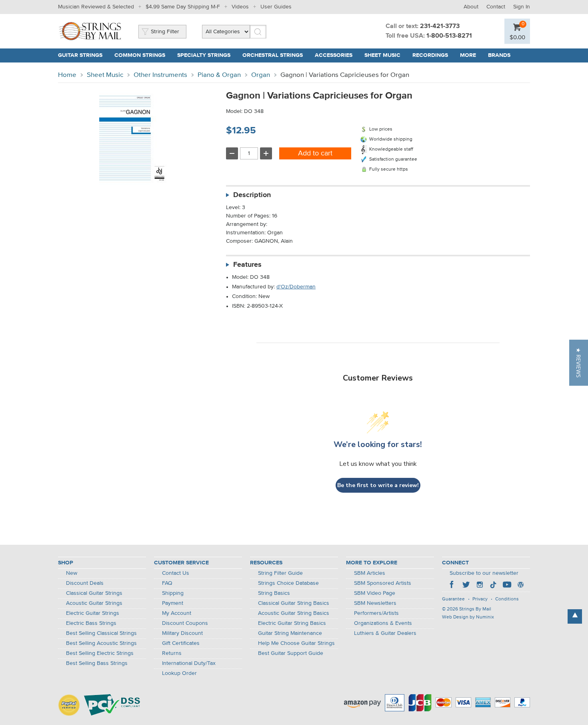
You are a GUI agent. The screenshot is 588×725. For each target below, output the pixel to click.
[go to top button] (575, 616)
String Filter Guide (280, 573)
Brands (499, 55)
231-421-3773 (440, 26)
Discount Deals (85, 583)
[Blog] (520, 585)
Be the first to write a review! (378, 485)
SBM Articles (369, 573)
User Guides (276, 7)
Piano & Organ (219, 75)
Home (67, 75)
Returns (172, 653)
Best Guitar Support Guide (290, 653)
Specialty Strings (203, 55)
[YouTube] (507, 585)
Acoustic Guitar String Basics (293, 613)
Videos (240, 7)
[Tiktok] (493, 585)
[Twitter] (466, 585)
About (471, 7)
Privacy (480, 599)
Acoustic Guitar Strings (94, 603)
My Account (176, 613)
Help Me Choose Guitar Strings (296, 643)
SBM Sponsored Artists (382, 583)
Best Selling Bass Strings (97, 663)
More (468, 55)
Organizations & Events (383, 623)
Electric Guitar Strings (92, 613)
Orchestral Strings (272, 55)
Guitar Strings (80, 55)
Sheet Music (382, 55)
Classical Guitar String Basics (293, 603)
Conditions (507, 599)
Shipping (173, 593)
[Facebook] (452, 585)
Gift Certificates (181, 643)
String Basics (274, 593)
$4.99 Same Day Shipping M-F (183, 7)
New (71, 573)
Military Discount (182, 633)
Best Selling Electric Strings (100, 653)
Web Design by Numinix (468, 617)
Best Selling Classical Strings (101, 633)
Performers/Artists (376, 613)
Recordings (430, 55)
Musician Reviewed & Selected (96, 7)
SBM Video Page (374, 593)
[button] (578, 363)
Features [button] (247, 264)
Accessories (333, 55)
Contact (495, 7)
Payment (172, 603)
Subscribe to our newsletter (484, 573)
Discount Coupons (185, 623)
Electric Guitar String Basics (292, 623)
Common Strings (139, 55)
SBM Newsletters (375, 603)
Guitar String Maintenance (290, 633)
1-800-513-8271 (449, 36)
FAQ (167, 583)
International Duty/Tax (189, 663)
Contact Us (175, 573)
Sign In (521, 7)
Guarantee (453, 599)
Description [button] (252, 195)
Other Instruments (160, 75)
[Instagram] (480, 585)
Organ (260, 75)
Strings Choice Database (288, 583)
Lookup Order (179, 673)
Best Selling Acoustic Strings (101, 643)
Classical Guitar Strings (94, 593)
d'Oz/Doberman (296, 287)
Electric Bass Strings (91, 623)
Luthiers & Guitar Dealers (385, 633)
